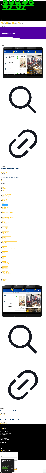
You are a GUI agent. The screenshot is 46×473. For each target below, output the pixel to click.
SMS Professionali (5, 267)
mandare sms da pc (5, 231)
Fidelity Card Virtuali (5, 214)
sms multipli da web (5, 263)
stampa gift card (5, 271)
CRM (3, 211)
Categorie (4, 184)
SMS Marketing (4, 258)
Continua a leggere (4, 172)
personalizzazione (5, 239)
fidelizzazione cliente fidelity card (8, 217)
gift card (3, 221)
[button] (7, 470)
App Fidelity (4, 191)
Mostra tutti (4, 188)
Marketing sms (4, 233)
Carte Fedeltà (4, 208)
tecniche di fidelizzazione (6, 273)
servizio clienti (4, 246)
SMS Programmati (5, 268)
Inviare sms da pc (5, 226)
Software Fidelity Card (6, 269)
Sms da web (4, 253)
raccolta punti (4, 200)
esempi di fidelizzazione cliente (7, 212)
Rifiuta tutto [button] (11, 468)
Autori (3, 187)
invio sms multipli (5, 227)
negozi (3, 198)
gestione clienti (4, 219)
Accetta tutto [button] (5, 468)
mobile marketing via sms (6, 236)
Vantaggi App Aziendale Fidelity (10, 168)
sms (3, 249)
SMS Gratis (4, 256)
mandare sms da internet (6, 229)
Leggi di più (8, 466)
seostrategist (4, 280)
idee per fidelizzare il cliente (7, 223)
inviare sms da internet (6, 224)
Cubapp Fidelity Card (5, 279)
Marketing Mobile (5, 232)
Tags (3, 186)
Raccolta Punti (4, 244)
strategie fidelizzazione (6, 272)
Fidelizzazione (4, 195)
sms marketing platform (6, 259)
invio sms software (5, 228)
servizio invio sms (5, 247)
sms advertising (5, 251)
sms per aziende (5, 266)
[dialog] (7, 465)
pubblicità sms (4, 242)
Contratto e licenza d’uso (6, 450)
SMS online (4, 264)
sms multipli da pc (5, 262)
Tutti (3, 190)
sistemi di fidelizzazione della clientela (8, 248)
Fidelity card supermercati (6, 194)
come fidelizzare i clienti (6, 210)
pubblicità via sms (5, 243)
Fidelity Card (4, 213)
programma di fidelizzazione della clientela (9, 241)
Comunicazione (5, 193)
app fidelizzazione (5, 207)
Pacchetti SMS (4, 238)
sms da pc (4, 252)
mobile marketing (5, 234)
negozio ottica (4, 199)
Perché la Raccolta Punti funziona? (10, 177)
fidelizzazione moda (5, 196)
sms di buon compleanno (6, 254)
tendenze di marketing (6, 274)
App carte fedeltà (5, 205)
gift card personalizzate (6, 222)
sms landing (4, 257)
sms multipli (4, 261)
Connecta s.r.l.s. (5, 431)
